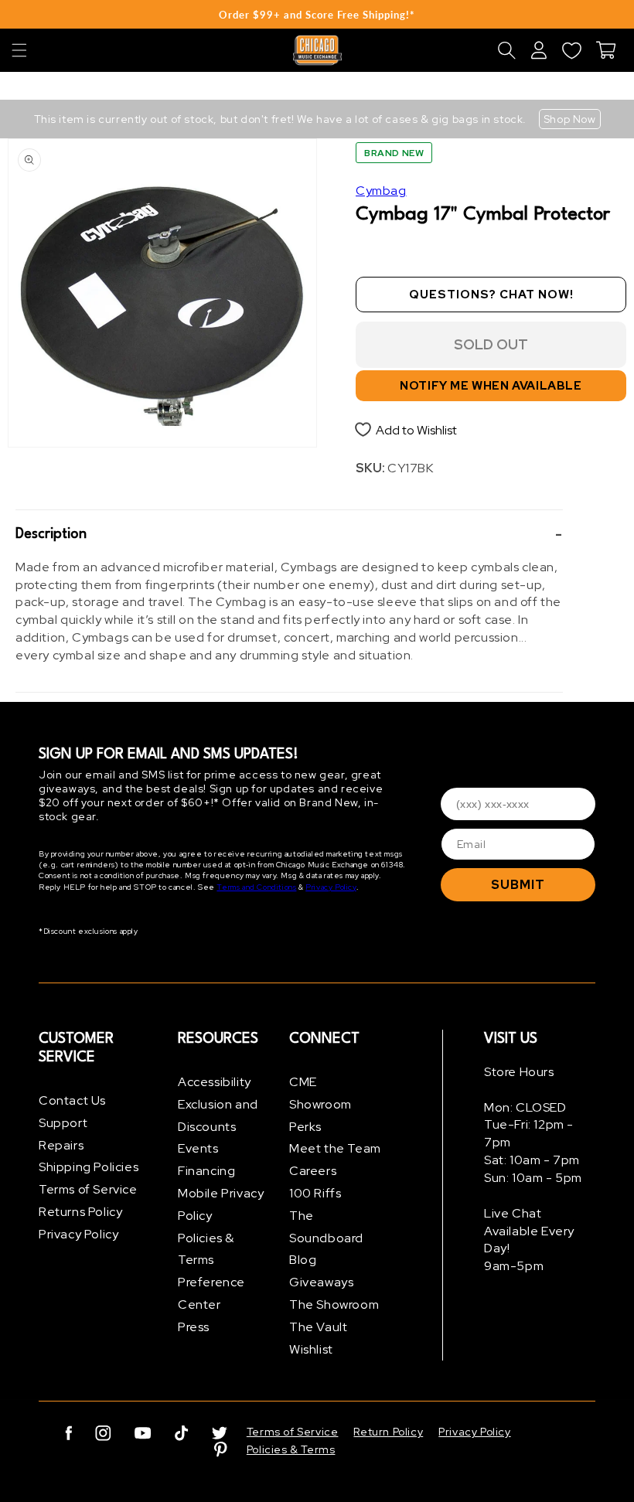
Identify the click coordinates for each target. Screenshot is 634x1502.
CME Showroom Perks (320, 1104)
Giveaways (321, 1282)
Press (194, 1327)
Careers (312, 1171)
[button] (19, 50)
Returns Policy (80, 1212)
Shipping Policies (88, 1167)
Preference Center (211, 1293)
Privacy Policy (330, 887)
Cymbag (381, 190)
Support (63, 1123)
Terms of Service (88, 1189)
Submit (518, 885)
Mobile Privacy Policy (221, 1204)
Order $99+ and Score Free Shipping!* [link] (317, 15)
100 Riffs (315, 1193)
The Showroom (334, 1304)
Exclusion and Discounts (218, 1115)
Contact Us (72, 1100)
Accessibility (214, 1082)
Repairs (61, 1145)
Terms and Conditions (256, 887)
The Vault (318, 1327)
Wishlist (311, 1349)
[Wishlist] (571, 50)
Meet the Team (335, 1148)
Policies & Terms (206, 1249)
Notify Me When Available (490, 385)
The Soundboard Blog (326, 1238)
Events (198, 1148)
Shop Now (570, 119)
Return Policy (388, 1432)
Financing (206, 1171)
